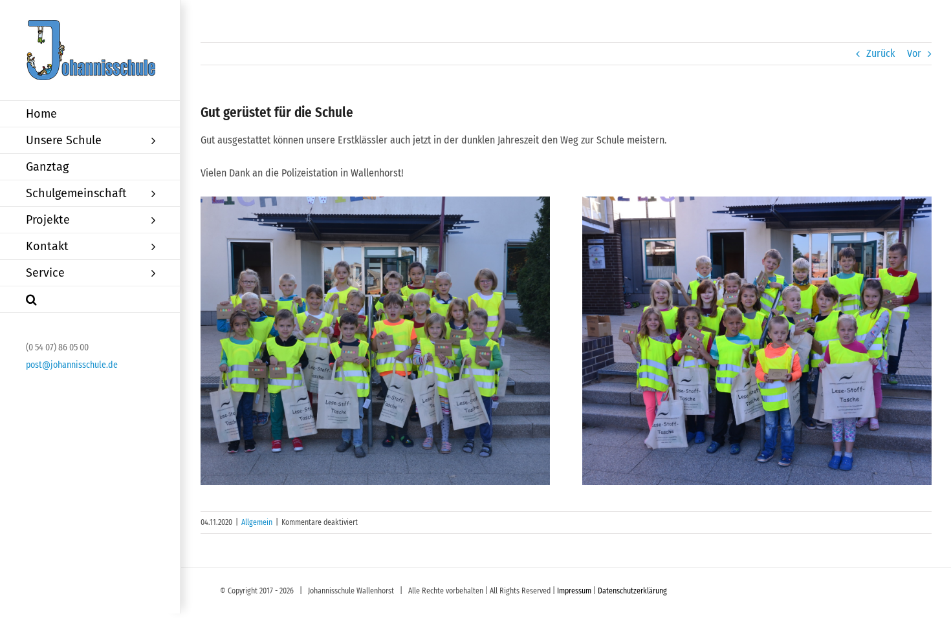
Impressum (574, 590)
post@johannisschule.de (72, 364)
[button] (90, 299)
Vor (914, 53)
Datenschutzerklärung (632, 590)
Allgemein (256, 522)
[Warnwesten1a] (375, 341)
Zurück (880, 53)
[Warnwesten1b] (756, 341)
